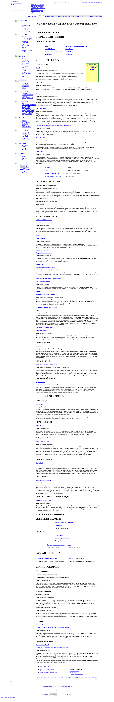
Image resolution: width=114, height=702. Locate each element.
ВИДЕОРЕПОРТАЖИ (28, 109)
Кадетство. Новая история (76, 558)
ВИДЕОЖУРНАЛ (27, 50)
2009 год (53, 677)
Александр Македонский (43, 480)
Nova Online (69, 49)
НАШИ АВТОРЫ (25, 149)
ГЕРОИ (24, 70)
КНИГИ (24, 76)
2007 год (67, 677)
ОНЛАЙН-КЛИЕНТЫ (25, 124)
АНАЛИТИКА (26, 61)
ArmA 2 (47, 46)
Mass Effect (25, 172)
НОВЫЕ (51, 16)
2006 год (74, 677)
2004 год (87, 677)
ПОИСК (84, 2)
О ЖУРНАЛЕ (23, 143)
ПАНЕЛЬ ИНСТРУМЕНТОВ (27, 94)
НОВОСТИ (25, 23)
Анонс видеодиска (45, 668)
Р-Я (101, 16)
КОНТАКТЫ (26, 140)
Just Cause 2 (48, 54)
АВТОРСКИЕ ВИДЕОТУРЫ (26, 107)
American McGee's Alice (43, 441)
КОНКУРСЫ (26, 134)
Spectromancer (40, 137)
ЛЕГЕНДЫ (25, 83)
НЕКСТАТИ (25, 132)
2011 (23, 155)
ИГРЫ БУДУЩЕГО (25, 28)
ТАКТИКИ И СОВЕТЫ (26, 40)
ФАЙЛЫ (21, 117)
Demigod (38, 93)
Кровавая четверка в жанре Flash (46, 364)
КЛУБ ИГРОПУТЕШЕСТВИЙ (29, 104)
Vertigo (47, 170)
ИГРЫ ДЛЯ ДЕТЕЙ (25, 46)
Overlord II (69, 51)
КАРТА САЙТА (61, 2)
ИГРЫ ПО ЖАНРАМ (37, 5)
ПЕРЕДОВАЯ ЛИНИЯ (23, 20)
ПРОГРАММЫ (26, 127)
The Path (39, 82)
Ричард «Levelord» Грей (43, 500)
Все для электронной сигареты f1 (8, 697)
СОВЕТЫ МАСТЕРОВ (38, 8)
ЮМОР (24, 88)
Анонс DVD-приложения (47, 669)
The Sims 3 (69, 54)
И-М (96, 16)
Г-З (93, 16)
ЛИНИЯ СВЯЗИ (23, 130)
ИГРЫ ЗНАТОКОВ (27, 112)
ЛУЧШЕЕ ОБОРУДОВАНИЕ (27, 97)
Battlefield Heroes (50, 49)
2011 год (39, 677)
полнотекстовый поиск (95, 2)
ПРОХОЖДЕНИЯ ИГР (38, 6)
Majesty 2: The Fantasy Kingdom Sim (76, 46)
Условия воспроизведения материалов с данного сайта (56, 686)
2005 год (81, 677)
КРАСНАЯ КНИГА (25, 66)
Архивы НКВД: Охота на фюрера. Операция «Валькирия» (54, 125)
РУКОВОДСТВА (27, 38)
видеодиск (73, 672)
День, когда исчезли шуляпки (56, 545)
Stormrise (47, 167)
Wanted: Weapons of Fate (52, 173)
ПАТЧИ (24, 121)
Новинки (39, 346)
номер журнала (74, 671)
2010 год (46, 677)
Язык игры (39, 404)
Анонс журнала (44, 666)
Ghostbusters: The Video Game (53, 51)
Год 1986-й (39, 463)
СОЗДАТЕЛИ (26, 72)
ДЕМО (24, 119)
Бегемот (38, 425)
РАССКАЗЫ (25, 86)
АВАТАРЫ (25, 138)
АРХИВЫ (21, 153)
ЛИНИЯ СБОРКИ (24, 91)
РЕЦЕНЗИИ (25, 36)
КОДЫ (24, 51)
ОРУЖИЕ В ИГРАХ (25, 63)
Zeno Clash (39, 151)
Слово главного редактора (47, 670)
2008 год (60, 677)
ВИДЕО (36, 16)
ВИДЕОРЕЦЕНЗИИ (28, 111)
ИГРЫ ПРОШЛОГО (26, 59)
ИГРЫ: (47, 16)
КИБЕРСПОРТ (26, 48)
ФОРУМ (30, 16)
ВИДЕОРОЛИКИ (27, 114)
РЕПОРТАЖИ (26, 31)
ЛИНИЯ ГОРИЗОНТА (23, 55)
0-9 (56, 16)
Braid (38, 68)
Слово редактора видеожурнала (49, 672)
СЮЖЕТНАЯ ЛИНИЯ (23, 80)
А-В (91, 16)
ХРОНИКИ (25, 85)
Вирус (69, 545)
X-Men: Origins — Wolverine (53, 176)
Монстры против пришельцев (47, 558)
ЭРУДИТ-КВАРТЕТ (25, 136)
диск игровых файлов (76, 674)
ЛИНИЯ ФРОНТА (24, 34)
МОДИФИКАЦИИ (27, 122)
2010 (23, 156)
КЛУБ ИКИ (34, 9)
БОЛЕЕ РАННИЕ (24, 159)
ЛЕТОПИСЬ (25, 69)
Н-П (98, 16)
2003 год (94, 677)
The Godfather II (41, 108)
